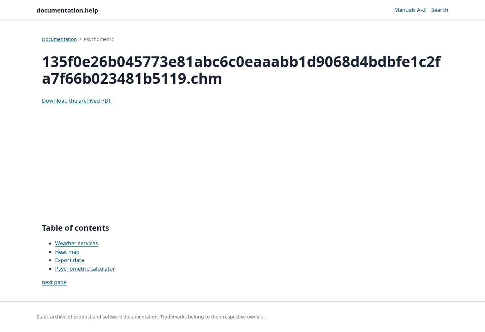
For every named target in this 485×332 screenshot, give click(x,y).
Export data (69, 260)
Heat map (67, 251)
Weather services (76, 243)
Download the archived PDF (76, 100)
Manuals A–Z (410, 10)
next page (54, 282)
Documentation (59, 39)
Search (439, 10)
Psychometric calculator (85, 268)
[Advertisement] (242, 164)
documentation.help (67, 10)
